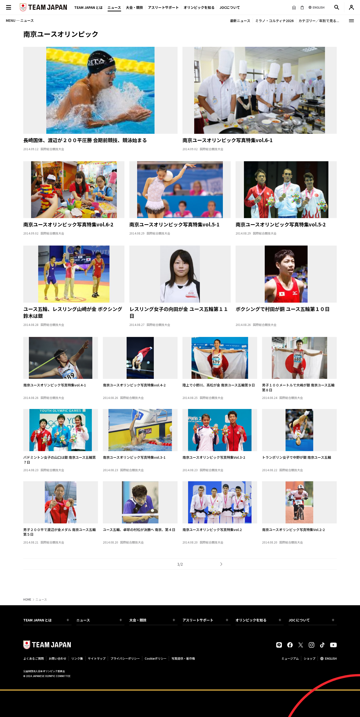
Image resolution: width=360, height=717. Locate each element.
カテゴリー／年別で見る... (319, 20)
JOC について (299, 620)
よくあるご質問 (33, 658)
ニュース (114, 7)
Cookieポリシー (156, 658)
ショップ (309, 658)
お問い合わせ (57, 658)
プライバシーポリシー (125, 658)
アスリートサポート (163, 7)
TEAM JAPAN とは (37, 620)
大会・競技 (137, 620)
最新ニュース (240, 20)
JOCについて (229, 7)
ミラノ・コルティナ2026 (274, 20)
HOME (27, 599)
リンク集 (77, 658)
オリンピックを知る (199, 7)
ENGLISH (331, 658)
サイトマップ (97, 658)
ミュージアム (290, 658)
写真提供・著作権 (183, 658)
